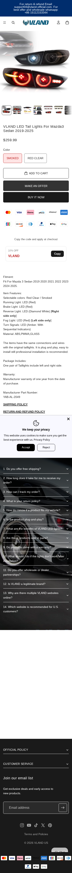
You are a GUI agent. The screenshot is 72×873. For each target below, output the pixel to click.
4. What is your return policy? (21, 501)
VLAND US (41, 842)
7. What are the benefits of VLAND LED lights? (32, 528)
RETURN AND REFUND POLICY (24, 411)
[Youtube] (29, 825)
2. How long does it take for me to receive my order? (31, 480)
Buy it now (36, 197)
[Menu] (4, 22)
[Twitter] (43, 825)
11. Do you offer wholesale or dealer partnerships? (26, 572)
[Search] (13, 22)
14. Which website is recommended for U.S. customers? (31, 609)
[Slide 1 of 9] (6, 110)
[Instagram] (22, 825)
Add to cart (38, 173)
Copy (57, 253)
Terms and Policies (36, 834)
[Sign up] (63, 807)
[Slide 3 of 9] (27, 110)
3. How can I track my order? (21, 491)
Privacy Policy (42, 439)
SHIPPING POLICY (15, 404)
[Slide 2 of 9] (17, 110)
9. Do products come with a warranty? (27, 547)
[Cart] (67, 22)
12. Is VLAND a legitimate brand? (24, 583)
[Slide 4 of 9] (37, 110)
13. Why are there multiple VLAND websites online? (30, 595)
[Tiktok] (36, 825)
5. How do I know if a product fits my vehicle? (31, 510)
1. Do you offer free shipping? (22, 468)
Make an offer (36, 186)
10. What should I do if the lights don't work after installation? (33, 558)
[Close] (68, 419)
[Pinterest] (50, 825)
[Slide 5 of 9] (48, 110)
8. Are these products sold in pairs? (25, 538)
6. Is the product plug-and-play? (23, 519)
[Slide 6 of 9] (58, 110)
